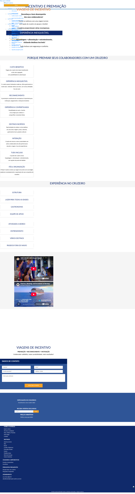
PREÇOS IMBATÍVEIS (26, 415)
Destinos (10, 19)
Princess (13, 43)
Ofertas (10, 9)
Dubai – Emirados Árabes (17, 23)
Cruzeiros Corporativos (15, 29)
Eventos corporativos (16, 31)
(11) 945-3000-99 (7, 477)
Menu (16, 5)
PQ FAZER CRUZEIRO (13, 14)
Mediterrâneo (7, 453)
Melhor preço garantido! (26, 417)
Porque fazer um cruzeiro (9, 469)
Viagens (10, 34)
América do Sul (15, 21)
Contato (6, 436)
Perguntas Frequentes (8, 471)
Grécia (5, 451)
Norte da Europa (15, 38)
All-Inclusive (14, 11)
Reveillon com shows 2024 (17, 47)
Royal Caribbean (15, 26)
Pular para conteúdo (5, 1)
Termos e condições (9, 431)
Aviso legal (6, 434)
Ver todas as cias (15, 45)
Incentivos (14, 33)
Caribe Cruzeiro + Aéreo (17, 15)
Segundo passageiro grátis (17, 49)
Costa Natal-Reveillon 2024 (17, 18)
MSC (13, 38)
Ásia (5, 443)
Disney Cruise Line (15, 36)
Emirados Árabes (8, 449)
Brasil (5, 445)
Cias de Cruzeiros (13, 24)
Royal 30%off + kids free (17, 42)
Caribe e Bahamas (8, 447)
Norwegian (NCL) (15, 40)
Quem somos (7, 429)
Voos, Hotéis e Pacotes (9, 432)
